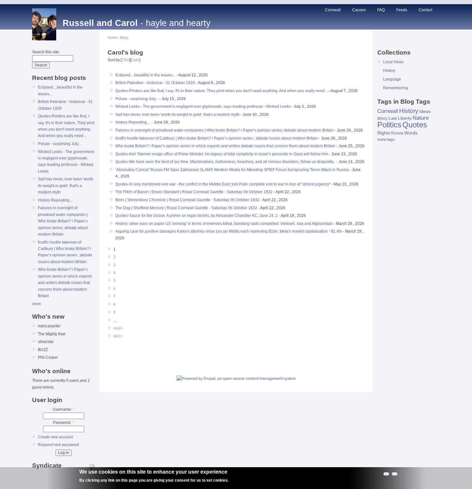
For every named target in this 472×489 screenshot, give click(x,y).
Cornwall (333, 10)
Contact (425, 10)
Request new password (58, 444)
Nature (421, 118)
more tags (386, 139)
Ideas (425, 111)
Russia (397, 133)
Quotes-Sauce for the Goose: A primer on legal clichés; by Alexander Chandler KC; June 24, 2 (196, 215)
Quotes (414, 124)
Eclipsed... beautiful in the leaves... (145, 75)
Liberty (405, 118)
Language (392, 79)
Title (125, 60)
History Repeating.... (55, 200)
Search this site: (46, 52)
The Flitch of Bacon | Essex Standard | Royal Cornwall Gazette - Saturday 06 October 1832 (194, 192)
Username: (63, 409)
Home (112, 37)
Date (135, 60)
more (36, 304)
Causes (359, 10)
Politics (389, 124)
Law (393, 118)
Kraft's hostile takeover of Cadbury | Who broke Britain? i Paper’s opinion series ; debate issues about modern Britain (216, 138)
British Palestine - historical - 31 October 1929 (155, 83)
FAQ (381, 10)
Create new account (55, 437)
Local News (393, 62)
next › (118, 328)
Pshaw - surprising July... (59, 144)
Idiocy (382, 118)
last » (118, 336)
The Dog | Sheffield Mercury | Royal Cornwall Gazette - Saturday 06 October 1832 (186, 208)
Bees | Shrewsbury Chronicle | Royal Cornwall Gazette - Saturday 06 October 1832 (187, 200)
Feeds (401, 10)
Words (410, 132)
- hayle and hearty (137, 23)
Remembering (395, 88)
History (389, 70)
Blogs (124, 37)
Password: (63, 422)
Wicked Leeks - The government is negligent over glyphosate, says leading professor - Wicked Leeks (203, 106)
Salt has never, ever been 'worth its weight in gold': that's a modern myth (65, 185)
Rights (383, 132)
